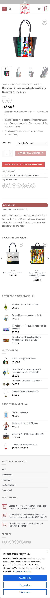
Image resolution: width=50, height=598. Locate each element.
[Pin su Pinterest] (23, 185)
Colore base (6, 143)
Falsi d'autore (34, 84)
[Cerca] (10, 8)
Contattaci (7, 490)
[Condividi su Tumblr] (33, 185)
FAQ (4, 469)
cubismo (8, 180)
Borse (19, 175)
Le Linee (20, 84)
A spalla (13, 175)
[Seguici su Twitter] (14, 542)
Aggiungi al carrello (30, 153)
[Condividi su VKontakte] (28, 185)
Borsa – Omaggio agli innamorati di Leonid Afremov (37, 275)
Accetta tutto (25, 578)
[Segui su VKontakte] (28, 542)
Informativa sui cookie (22, 571)
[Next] (43, 42)
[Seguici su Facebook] (4, 542)
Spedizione (7, 480)
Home (4, 84)
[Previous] (6, 42)
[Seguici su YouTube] (23, 542)
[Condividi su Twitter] (14, 185)
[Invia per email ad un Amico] (19, 185)
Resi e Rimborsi (9, 485)
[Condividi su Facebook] (9, 185)
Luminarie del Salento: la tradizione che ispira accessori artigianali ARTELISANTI (28, 515)
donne (14, 180)
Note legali (7, 474)
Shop (12, 84)
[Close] (47, 551)
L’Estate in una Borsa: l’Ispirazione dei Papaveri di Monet (26, 524)
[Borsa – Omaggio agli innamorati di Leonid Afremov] (37, 255)
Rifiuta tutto (25, 592)
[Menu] (4, 9)
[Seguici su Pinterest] (19, 542)
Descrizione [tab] (9, 205)
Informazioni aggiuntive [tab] (15, 209)
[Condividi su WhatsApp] (4, 185)
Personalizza (24, 585)
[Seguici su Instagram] (9, 542)
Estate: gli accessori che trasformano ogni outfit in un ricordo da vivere (28, 506)
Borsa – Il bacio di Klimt (12, 273)
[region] (25, 573)
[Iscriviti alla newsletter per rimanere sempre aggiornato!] (25, 2)
